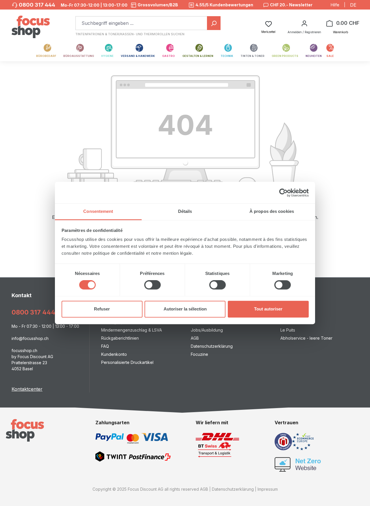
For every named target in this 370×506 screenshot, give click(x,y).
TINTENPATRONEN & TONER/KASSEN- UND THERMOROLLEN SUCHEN (129, 34)
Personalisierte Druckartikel (127, 362)
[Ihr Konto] (304, 23)
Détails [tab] (185, 211)
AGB (195, 338)
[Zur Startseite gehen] (31, 24)
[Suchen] (214, 23)
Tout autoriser (268, 308)
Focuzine (199, 354)
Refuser (102, 308)
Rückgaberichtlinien (120, 338)
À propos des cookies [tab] (271, 211)
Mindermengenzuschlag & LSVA (131, 330)
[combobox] (141, 23)
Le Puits (287, 330)
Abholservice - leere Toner (306, 338)
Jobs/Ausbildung (207, 330)
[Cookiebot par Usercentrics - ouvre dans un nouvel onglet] (283, 192)
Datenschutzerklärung (212, 346)
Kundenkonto (114, 354)
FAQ (105, 346)
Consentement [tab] (98, 211)
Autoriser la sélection (185, 308)
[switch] (152, 285)
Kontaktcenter (27, 389)
